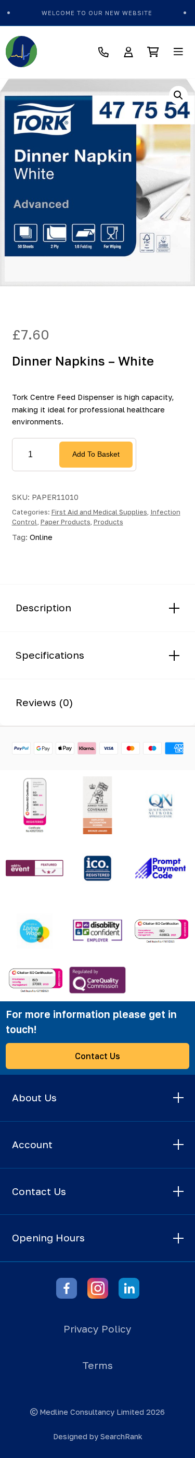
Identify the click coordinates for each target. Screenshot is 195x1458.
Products (108, 522)
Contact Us (97, 1056)
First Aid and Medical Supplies (99, 512)
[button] (178, 95)
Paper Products (65, 522)
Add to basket (96, 454)
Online (41, 537)
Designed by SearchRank (97, 1436)
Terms (97, 1365)
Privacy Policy (97, 1329)
